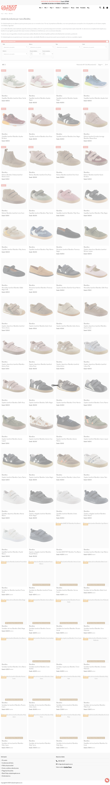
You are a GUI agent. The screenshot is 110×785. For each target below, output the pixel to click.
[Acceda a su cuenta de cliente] (104, 8)
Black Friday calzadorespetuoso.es (11, 773)
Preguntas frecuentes (7, 771)
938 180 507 (61, 761)
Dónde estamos (6, 776)
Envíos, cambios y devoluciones (10, 768)
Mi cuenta (4, 760)
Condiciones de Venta (7, 763)
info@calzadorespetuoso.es (65, 764)
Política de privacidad (7, 765)
